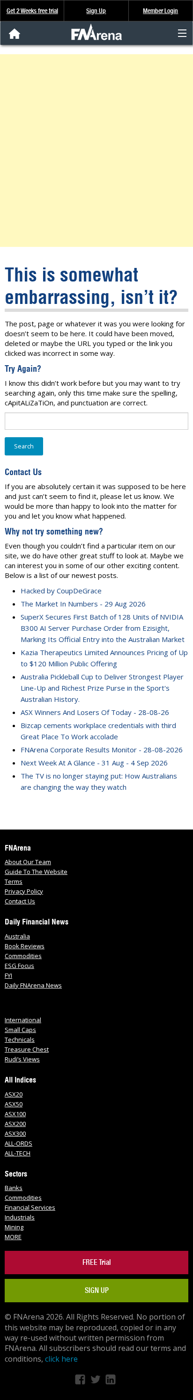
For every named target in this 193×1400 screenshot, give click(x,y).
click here (61, 1359)
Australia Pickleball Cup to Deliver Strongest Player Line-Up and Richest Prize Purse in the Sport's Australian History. (102, 688)
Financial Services (30, 1207)
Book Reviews (25, 946)
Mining (14, 1227)
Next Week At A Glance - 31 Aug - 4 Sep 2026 (94, 762)
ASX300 (15, 1133)
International (23, 1020)
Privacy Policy (24, 891)
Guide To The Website (36, 871)
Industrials (20, 1217)
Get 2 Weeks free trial (32, 10)
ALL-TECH (17, 1153)
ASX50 (13, 1104)
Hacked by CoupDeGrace (61, 590)
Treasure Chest (27, 1049)
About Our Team (28, 862)
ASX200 (15, 1123)
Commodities (23, 956)
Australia (17, 936)
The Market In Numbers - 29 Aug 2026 (83, 603)
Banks (13, 1188)
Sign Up (96, 10)
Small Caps (20, 1029)
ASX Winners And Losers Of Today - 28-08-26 (95, 712)
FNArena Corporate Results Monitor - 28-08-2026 (102, 749)
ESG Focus (19, 965)
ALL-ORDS (18, 1143)
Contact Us (20, 901)
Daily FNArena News (33, 985)
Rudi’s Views (22, 1059)
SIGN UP (97, 1290)
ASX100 (15, 1114)
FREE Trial (96, 1262)
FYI (8, 975)
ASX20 (13, 1094)
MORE (13, 1237)
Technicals (20, 1039)
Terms (13, 881)
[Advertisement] (96, 150)
